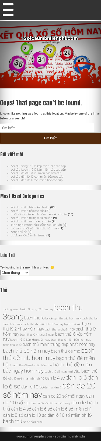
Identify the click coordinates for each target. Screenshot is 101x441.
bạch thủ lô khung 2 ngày (37, 334)
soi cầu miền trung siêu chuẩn (31, 218)
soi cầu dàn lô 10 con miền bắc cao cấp (37, 176)
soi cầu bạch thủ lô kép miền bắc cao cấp (38, 169)
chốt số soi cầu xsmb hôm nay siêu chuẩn (39, 214)
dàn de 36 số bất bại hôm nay (50, 403)
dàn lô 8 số (13, 415)
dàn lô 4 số (21, 409)
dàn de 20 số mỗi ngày (64, 396)
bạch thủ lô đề (12, 345)
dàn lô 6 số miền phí (71, 409)
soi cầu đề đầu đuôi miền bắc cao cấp (36, 173)
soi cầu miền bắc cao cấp (27, 211)
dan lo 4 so (55, 378)
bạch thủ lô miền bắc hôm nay (71, 340)
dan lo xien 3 (52, 387)
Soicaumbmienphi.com (50, 38)
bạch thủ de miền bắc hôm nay (43, 324)
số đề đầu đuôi (33, 422)
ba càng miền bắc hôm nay (63, 318)
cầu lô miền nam (19, 378)
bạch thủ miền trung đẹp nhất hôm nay (59, 344)
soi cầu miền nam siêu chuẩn (31, 221)
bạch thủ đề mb (65, 351)
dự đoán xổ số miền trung (28, 235)
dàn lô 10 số (35, 415)
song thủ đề (19, 232)
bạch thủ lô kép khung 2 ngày (30, 340)
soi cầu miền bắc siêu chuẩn (30, 207)
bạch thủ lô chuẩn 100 (60, 329)
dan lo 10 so (32, 387)
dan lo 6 (76, 377)
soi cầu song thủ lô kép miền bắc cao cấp (38, 166)
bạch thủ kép (72, 324)
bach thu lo (34, 318)
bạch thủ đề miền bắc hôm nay (32, 365)
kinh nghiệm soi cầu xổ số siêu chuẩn (36, 225)
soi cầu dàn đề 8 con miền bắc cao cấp (36, 180)
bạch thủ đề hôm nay (26, 351)
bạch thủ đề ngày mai (58, 371)
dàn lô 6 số (42, 409)
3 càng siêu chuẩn (15, 309)
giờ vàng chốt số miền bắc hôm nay (35, 228)
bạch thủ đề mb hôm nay (49, 354)
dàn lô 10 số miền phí (67, 415)
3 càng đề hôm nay (40, 309)
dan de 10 (37, 378)
